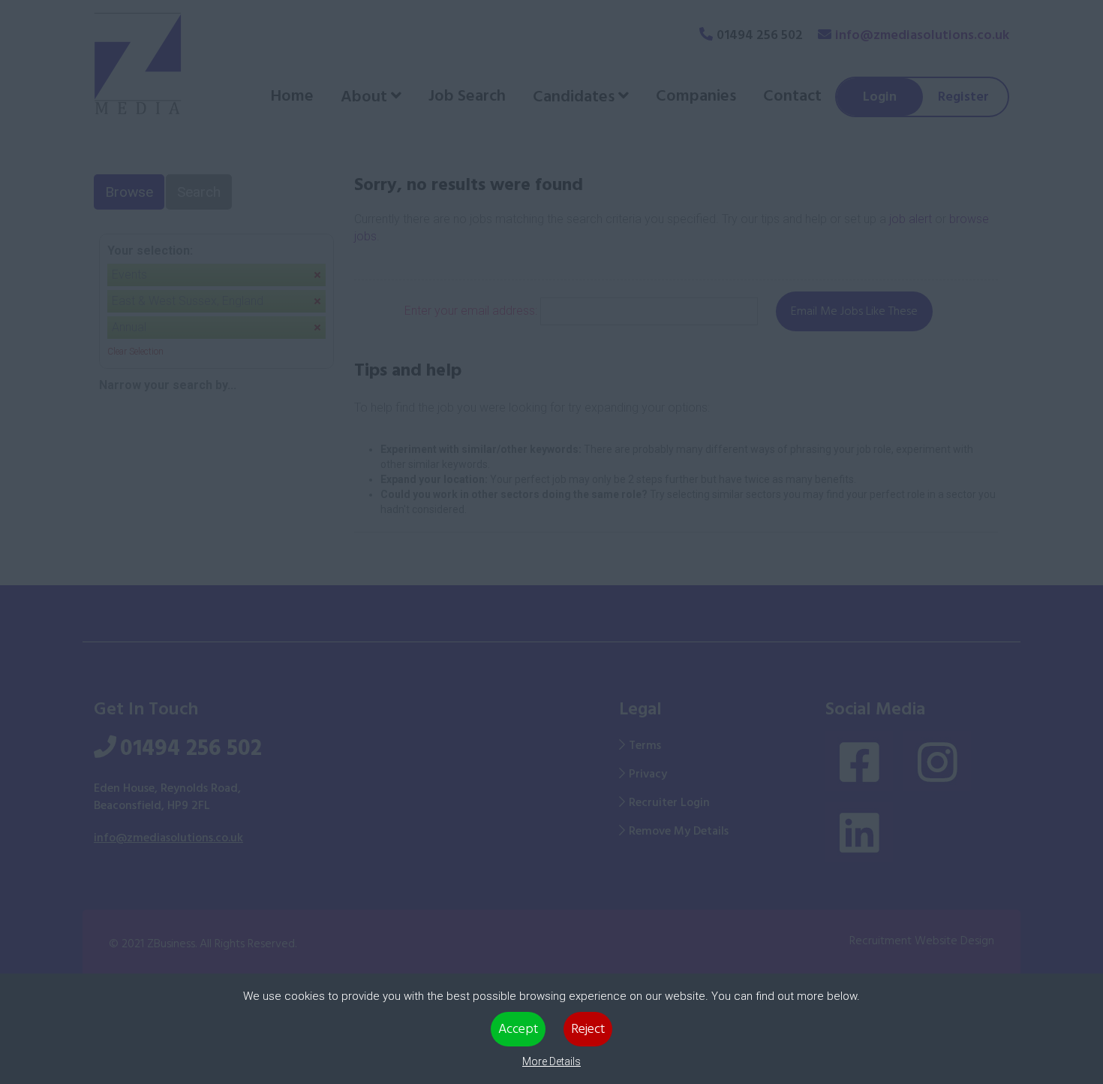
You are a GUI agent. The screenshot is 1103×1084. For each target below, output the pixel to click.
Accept (518, 1029)
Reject (588, 1029)
